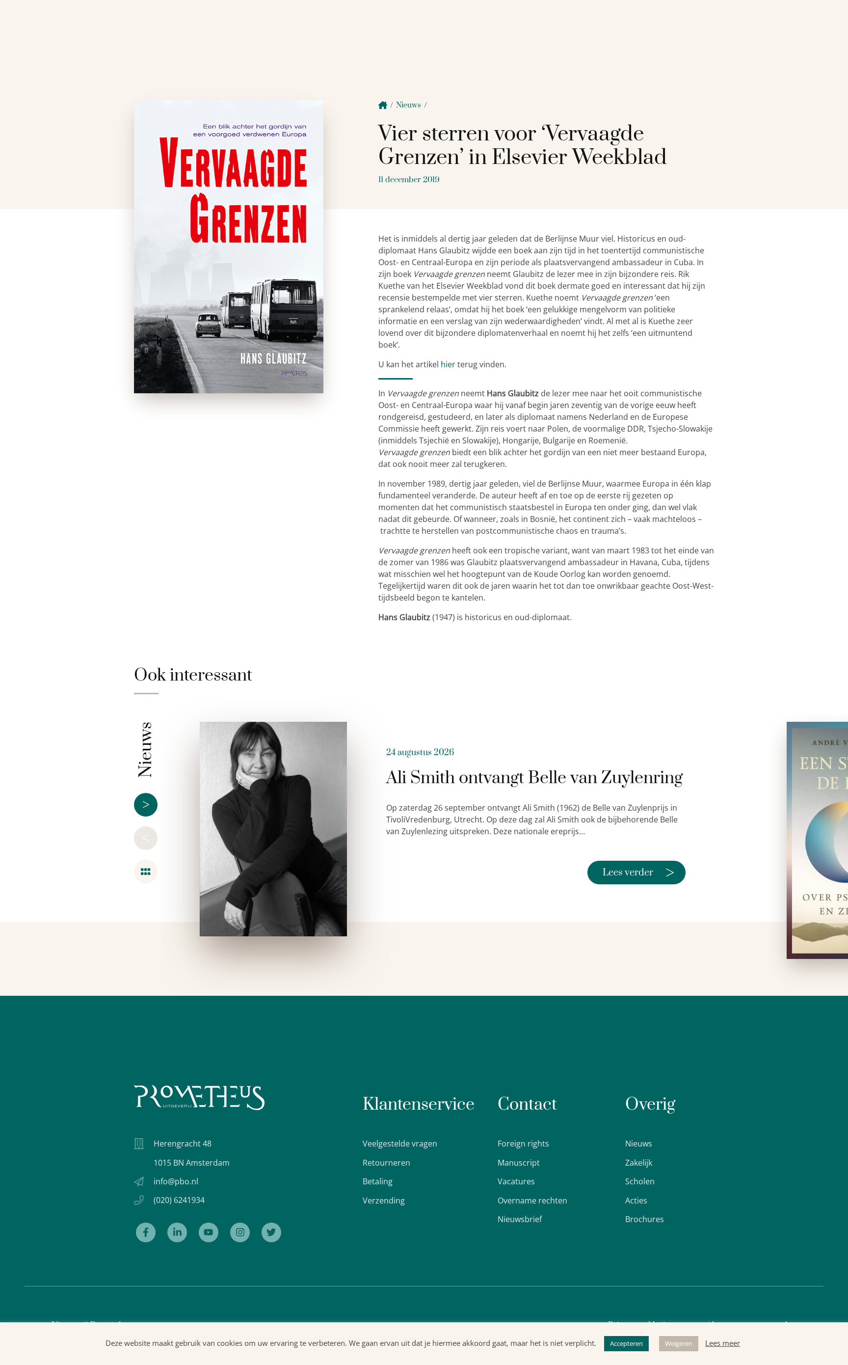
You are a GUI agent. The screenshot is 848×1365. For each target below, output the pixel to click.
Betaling (378, 1181)
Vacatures (516, 1181)
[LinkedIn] (177, 1232)
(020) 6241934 (179, 1200)
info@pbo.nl (176, 1181)
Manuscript (519, 1162)
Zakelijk (638, 1162)
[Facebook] (146, 1232)
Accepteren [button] (626, 1343)
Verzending (384, 1200)
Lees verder (638, 872)
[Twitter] (271, 1232)
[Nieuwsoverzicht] (146, 871)
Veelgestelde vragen (400, 1143)
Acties (636, 1200)
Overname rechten (532, 1200)
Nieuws (408, 105)
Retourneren (386, 1162)
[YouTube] (208, 1232)
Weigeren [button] (678, 1343)
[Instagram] (240, 1232)
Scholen (640, 1181)
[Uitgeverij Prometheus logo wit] (199, 1097)
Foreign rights (523, 1143)
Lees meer (722, 1343)
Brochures (644, 1219)
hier (448, 364)
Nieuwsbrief (520, 1219)
